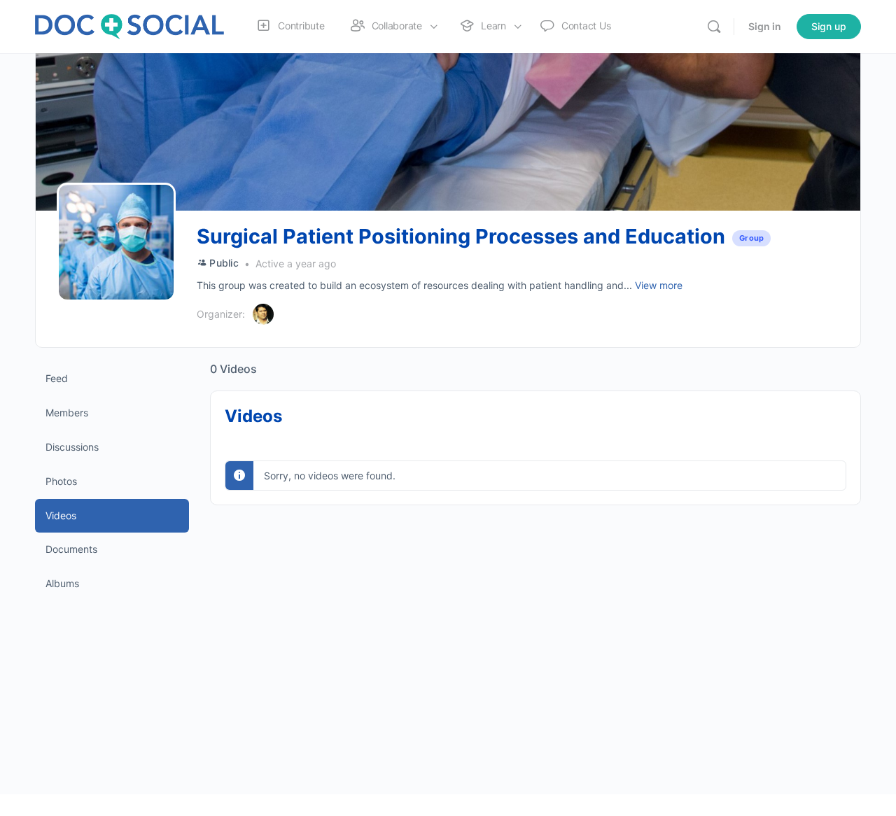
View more (658, 285)
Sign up (828, 26)
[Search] (714, 26)
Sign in (764, 26)
